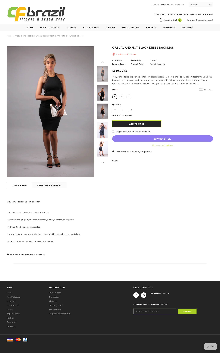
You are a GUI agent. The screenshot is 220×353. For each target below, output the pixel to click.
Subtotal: (116, 115)
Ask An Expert (37, 254)
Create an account (204, 20)
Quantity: (116, 104)
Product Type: (118, 64)
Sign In (189, 20)
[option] (50, 111)
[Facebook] (136, 295)
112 (118, 151)
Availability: (117, 60)
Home (9, 36)
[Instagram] (143, 295)
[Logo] (36, 14)
